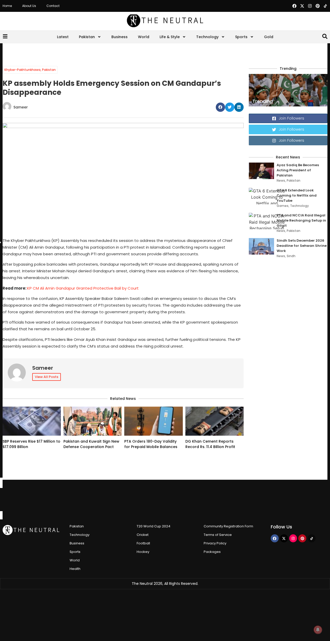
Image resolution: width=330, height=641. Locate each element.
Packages (212, 551)
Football (143, 543)
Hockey (143, 551)
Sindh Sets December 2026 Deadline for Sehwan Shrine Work (302, 245)
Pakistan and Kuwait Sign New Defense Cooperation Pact (91, 444)
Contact (53, 6)
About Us (29, 6)
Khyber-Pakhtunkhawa (22, 70)
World (143, 36)
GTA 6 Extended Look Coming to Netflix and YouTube (297, 195)
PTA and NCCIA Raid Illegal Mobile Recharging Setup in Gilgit (301, 220)
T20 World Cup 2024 (153, 526)
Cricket (142, 534)
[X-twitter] (302, 6)
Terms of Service (218, 534)
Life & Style (170, 36)
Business (119, 36)
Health (75, 568)
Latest (63, 36)
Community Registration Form (228, 526)
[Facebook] (294, 6)
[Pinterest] (318, 6)
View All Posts (46, 376)
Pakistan (87, 36)
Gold (268, 36)
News (281, 180)
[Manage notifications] (318, 630)
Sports (241, 36)
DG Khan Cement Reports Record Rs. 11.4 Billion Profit (210, 444)
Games (282, 206)
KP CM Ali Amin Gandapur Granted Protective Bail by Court (83, 288)
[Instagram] (310, 6)
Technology (207, 36)
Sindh (291, 256)
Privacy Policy (215, 543)
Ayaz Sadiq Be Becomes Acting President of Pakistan (298, 170)
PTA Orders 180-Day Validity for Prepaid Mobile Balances (150, 444)
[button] (220, 107)
